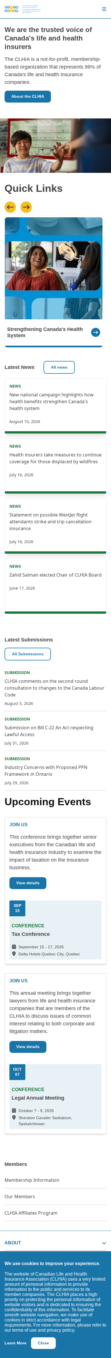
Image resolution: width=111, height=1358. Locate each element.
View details (28, 883)
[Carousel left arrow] (10, 207)
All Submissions (28, 654)
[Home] (23, 9)
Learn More (15, 1343)
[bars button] (101, 9)
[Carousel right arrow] (26, 207)
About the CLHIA (27, 96)
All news (59, 367)
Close (43, 1343)
